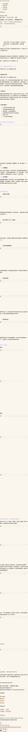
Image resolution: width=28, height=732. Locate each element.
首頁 (1, 727)
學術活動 (5, 9)
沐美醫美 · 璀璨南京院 (5, 711)
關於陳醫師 (5, 3)
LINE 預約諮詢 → (4, 729)
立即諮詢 (2, 644)
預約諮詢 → (2, 12)
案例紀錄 (5, 7)
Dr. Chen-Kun (4, 1)
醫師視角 (5, 5)
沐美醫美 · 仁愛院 (4, 709)
